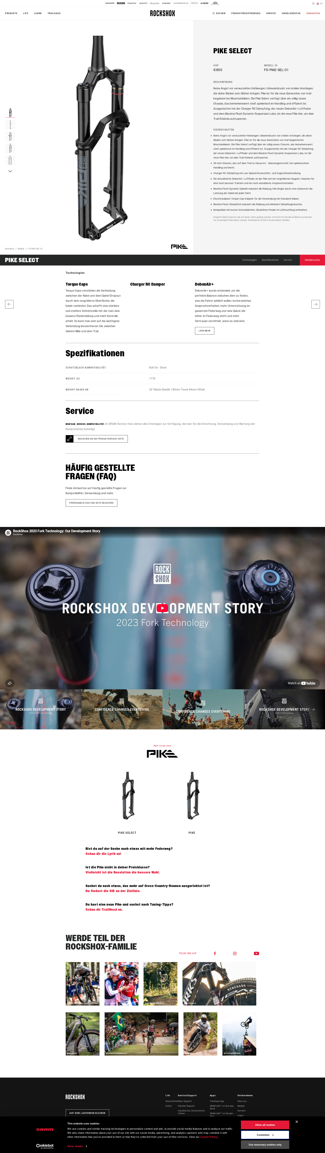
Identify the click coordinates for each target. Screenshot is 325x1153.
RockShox (9, 248)
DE (321, 3)
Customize (263, 1134)
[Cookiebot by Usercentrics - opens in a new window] (45, 1146)
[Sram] (110, 3)
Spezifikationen (270, 260)
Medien (241, 1106)
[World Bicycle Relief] (215, 3)
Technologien (249, 260)
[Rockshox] (121, 3)
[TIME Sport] (166, 3)
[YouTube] (256, 953)
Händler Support (186, 1106)
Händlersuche (291, 13)
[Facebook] (215, 953)
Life (25, 13)
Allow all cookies (265, 1124)
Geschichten (172, 1101)
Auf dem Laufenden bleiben (87, 1113)
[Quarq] (154, 3)
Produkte (11, 13)
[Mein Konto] (313, 4)
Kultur (169, 1106)
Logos (240, 1115)
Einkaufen (313, 13)
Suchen (221, 13)
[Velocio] (194, 3)
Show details (75, 1146)
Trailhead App (217, 1101)
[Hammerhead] (181, 3)
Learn (38, 13)
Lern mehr (205, 330)
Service (271, 13)
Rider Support (185, 1101)
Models (21, 248)
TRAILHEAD (54, 13)
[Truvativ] (132, 3)
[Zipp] (143, 3)
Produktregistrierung (246, 13)
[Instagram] (235, 953)
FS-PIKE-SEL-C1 (35, 248)
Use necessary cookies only (265, 1144)
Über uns (241, 1101)
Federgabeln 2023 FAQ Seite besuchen (91, 503)
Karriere (241, 1111)
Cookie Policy (209, 1136)
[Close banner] (297, 1122)
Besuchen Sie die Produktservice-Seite (101, 438)
